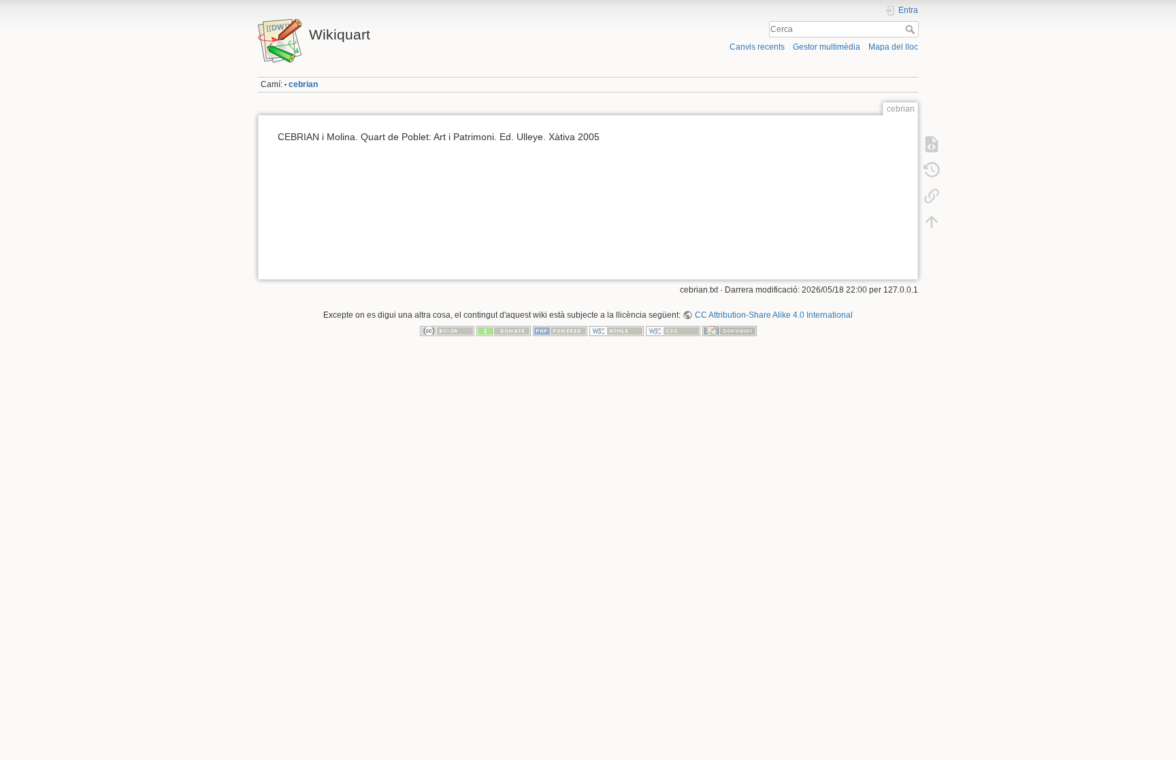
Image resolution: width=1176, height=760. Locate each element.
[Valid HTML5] (616, 330)
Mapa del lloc (893, 47)
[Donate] (503, 330)
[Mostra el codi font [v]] (931, 144)
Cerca (911, 29)
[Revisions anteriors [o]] (931, 170)
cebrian (303, 84)
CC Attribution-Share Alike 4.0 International (773, 315)
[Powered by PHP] (560, 330)
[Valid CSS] (673, 330)
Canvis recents (757, 47)
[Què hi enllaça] (931, 196)
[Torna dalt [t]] (931, 222)
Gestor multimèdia (826, 47)
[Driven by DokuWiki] (729, 330)
